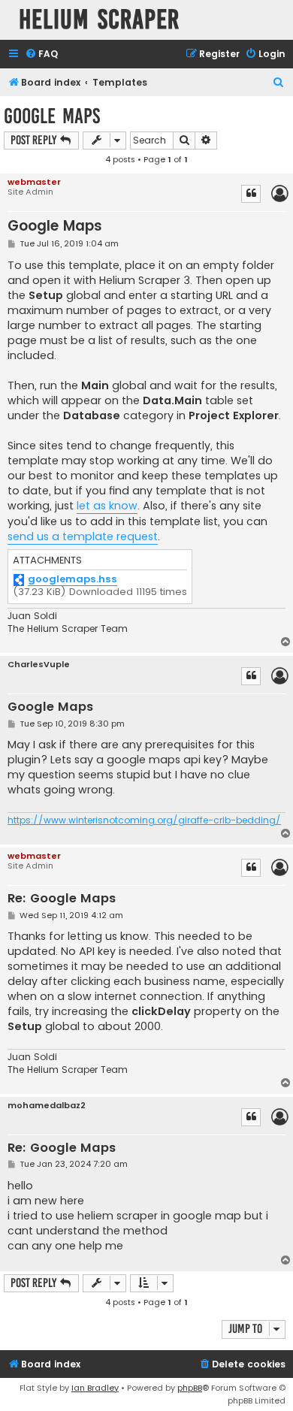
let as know (107, 505)
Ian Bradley (95, 1388)
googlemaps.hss (72, 579)
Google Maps (52, 116)
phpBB (189, 1388)
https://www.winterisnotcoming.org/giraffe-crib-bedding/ (144, 820)
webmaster (34, 182)
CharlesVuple (39, 664)
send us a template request (83, 536)
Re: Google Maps (62, 899)
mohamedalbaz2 (47, 1105)
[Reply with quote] (251, 194)
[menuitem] (41, 54)
